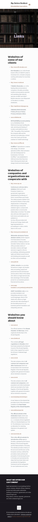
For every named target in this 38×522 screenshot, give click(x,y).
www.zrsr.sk (14, 377)
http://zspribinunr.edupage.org (19, 106)
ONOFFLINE (27, 516)
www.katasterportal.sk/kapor (19, 397)
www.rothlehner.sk (16, 117)
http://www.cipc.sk (16, 183)
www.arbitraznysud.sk (17, 410)
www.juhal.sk (14, 262)
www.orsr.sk (14, 358)
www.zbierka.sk (15, 338)
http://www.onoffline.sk (17, 143)
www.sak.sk (14, 325)
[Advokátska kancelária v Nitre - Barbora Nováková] (19, 5)
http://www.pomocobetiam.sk (19, 232)
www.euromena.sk (16, 434)
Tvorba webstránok (17, 516)
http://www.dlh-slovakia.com (19, 67)
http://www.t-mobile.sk (17, 82)
